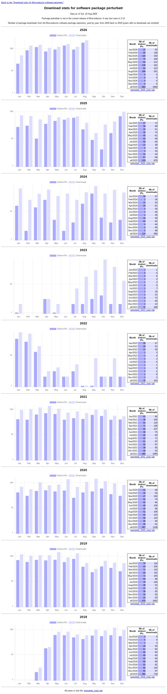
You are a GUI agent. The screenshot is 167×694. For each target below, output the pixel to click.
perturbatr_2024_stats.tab (142, 237)
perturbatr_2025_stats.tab (142, 163)
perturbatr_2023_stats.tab (142, 310)
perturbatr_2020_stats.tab (142, 530)
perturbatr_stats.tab (93, 690)
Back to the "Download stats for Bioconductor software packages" (32, 2)
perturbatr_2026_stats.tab (142, 90)
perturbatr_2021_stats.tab (142, 457)
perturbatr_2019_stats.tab (142, 604)
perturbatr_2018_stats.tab (142, 677)
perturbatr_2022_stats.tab (142, 383)
